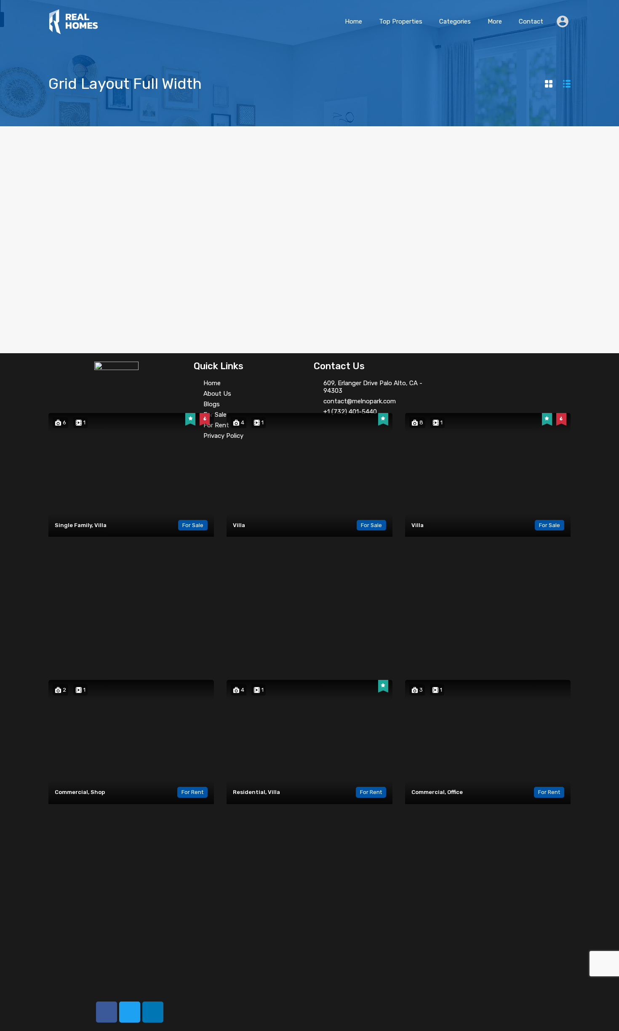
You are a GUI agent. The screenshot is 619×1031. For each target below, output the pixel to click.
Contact (531, 21)
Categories (455, 21)
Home (353, 21)
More (495, 21)
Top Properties (400, 21)
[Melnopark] (73, 31)
